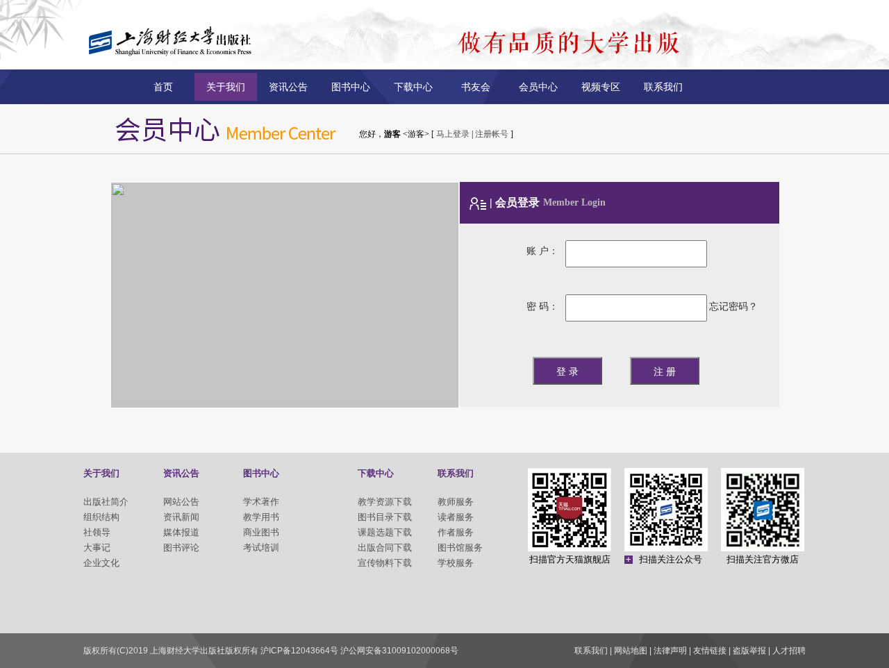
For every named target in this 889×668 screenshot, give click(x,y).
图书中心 (350, 86)
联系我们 (663, 86)
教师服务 (456, 501)
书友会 (475, 86)
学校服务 (456, 563)
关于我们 (225, 86)
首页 (163, 86)
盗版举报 (749, 651)
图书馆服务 (460, 547)
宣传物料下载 (385, 563)
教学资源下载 (385, 501)
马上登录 (453, 134)
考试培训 (261, 547)
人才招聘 (789, 651)
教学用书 (261, 517)
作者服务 (456, 532)
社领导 (96, 532)
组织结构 (101, 517)
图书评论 (181, 547)
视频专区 (600, 86)
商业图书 (261, 532)
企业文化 (101, 563)
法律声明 (670, 651)
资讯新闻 (181, 517)
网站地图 (630, 651)
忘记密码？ (733, 306)
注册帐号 (491, 134)
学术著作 (261, 501)
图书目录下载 (385, 517)
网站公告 (181, 501)
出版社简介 (105, 501)
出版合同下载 (385, 547)
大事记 (96, 547)
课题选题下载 (385, 532)
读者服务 (456, 517)
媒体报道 (181, 532)
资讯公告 (288, 86)
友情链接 (709, 651)
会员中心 (538, 86)
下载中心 (413, 86)
